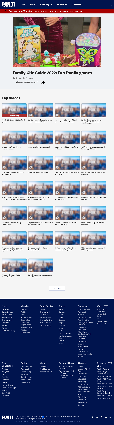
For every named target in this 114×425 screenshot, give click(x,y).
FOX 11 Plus (82, 397)
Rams (61, 309)
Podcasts (5, 390)
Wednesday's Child (84, 317)
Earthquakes (25, 320)
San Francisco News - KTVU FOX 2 (66, 367)
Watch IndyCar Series (104, 384)
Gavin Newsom (26, 377)
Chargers (62, 312)
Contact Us (82, 400)
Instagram (5, 372)
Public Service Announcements (84, 391)
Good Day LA (46, 306)
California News (7, 312)
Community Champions (82, 328)
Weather (25, 306)
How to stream (7, 385)
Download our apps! (9, 388)
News (4, 306)
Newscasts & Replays (101, 315)
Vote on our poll (45, 323)
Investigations (83, 347)
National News (7, 317)
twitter (97, 417)
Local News (6, 309)
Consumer (5, 323)
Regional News (66, 363)
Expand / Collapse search (111, 4)
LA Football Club (65, 333)
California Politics (27, 366)
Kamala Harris (26, 380)
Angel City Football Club (65, 337)
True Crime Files (84, 320)
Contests (81, 366)
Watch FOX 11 (103, 306)
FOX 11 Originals (84, 309)
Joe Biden (24, 374)
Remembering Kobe (85, 354)
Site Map (81, 405)
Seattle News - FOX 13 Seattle (66, 377)
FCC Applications (84, 387)
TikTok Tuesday (45, 325)
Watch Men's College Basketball (104, 387)
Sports (62, 306)
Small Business (45, 369)
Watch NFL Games (103, 369)
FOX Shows (82, 376)
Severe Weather (26, 327)
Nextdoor (5, 380)
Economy (43, 366)
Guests (42, 309)
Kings (61, 328)
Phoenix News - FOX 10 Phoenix (66, 372)
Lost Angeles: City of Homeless (85, 324)
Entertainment (7, 320)
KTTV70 (80, 357)
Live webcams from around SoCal (104, 322)
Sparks (61, 343)
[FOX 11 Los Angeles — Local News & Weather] (9, 4)
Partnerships (82, 402)
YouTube (5, 377)
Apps (98, 319)
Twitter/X (5, 382)
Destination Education (82, 338)
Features (82, 306)
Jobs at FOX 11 (83, 379)
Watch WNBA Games (104, 396)
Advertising (82, 382)
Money (43, 363)
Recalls (4, 325)
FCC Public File (83, 384)
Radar (23, 315)
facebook (92, 417)
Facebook (5, 369)
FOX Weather (25, 333)
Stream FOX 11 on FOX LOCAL (103, 310)
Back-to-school (45, 317)
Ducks (61, 331)
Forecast (24, 309)
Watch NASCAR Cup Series (104, 380)
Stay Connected (7, 364)
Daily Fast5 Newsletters (6, 394)
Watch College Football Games (102, 373)
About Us (82, 363)
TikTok (4, 374)
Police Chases (7, 315)
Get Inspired (82, 341)
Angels (61, 323)
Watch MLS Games (104, 398)
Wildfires (24, 330)
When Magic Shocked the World (84, 333)
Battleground (25, 382)
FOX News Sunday (8, 331)
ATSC (80, 394)
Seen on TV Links (46, 320)
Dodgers (62, 320)
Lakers (61, 315)
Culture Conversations (83, 350)
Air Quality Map (26, 317)
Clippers (61, 317)
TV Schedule (82, 374)
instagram (101, 417)
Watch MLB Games (104, 376)
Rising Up (81, 344)
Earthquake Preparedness (26, 324)
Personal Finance (46, 372)
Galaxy (61, 341)
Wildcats (62, 325)
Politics (4, 328)
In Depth (81, 315)
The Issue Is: (82, 312)
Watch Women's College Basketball (103, 392)
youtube (106, 417)
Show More (57, 288)
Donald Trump (26, 372)
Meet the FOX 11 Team (84, 370)
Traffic (23, 312)
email (110, 417)
